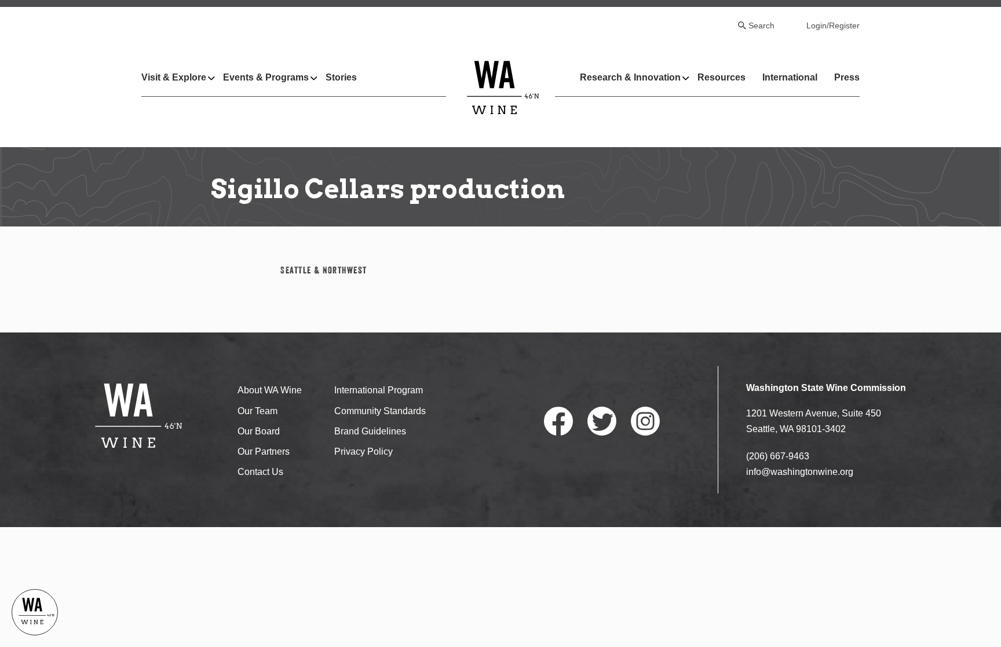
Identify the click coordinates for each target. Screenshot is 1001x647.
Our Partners (264, 451)
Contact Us (260, 472)
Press (847, 77)
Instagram (645, 421)
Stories (341, 77)
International (789, 77)
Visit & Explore (173, 77)
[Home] (503, 87)
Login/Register (833, 25)
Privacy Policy (363, 451)
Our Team (257, 411)
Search (761, 25)
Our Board (259, 431)
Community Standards (380, 411)
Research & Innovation (630, 77)
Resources (721, 77)
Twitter (601, 421)
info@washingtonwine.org (799, 472)
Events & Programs (266, 77)
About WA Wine (270, 390)
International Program (378, 390)
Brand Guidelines (370, 431)
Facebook (558, 421)
